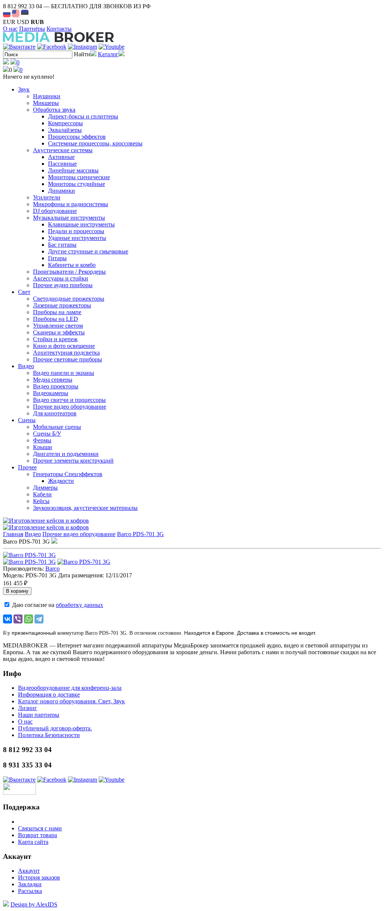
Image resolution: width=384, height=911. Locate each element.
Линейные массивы (73, 170)
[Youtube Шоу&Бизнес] (111, 46)
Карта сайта (33, 842)
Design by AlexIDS (33, 904)
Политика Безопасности (49, 735)
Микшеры (46, 103)
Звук (24, 89)
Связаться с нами (40, 828)
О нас (10, 28)
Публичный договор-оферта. (55, 728)
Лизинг (27, 708)
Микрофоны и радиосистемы (70, 204)
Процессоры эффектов (77, 136)
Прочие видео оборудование (69, 406)
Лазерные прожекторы (62, 305)
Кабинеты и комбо (72, 265)
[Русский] (6, 13)
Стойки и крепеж (55, 339)
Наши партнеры (38, 715)
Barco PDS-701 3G (140, 534)
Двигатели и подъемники (66, 454)
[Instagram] (82, 46)
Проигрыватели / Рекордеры (69, 271)
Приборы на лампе (57, 312)
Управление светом (58, 325)
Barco (52, 568)
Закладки (30, 884)
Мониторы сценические (79, 177)
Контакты (59, 28)
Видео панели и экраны (63, 373)
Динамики (61, 190)
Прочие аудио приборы (63, 285)
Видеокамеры (50, 393)
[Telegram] (39, 618)
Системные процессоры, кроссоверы (95, 143)
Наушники (46, 96)
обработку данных (79, 605)
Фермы (42, 440)
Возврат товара (37, 835)
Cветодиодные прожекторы (68, 298)
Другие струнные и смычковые (88, 251)
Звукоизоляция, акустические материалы (85, 508)
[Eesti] (24, 13)
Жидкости (61, 481)
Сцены (27, 420)
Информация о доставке (49, 694)
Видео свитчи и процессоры (69, 400)
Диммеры (45, 487)
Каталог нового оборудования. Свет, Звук (71, 701)
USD (23, 22)
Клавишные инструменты (81, 224)
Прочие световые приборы (67, 359)
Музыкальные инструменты (69, 217)
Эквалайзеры (65, 130)
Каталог (108, 54)
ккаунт (29, 871)
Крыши (42, 447)
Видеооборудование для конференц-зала (70, 688)
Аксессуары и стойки (60, 278)
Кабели (42, 494)
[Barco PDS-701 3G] (29, 555)
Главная (13, 534)
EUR (9, 22)
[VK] (19, 46)
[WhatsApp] (28, 618)
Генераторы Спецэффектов (67, 474)
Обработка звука (54, 109)
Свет (24, 292)
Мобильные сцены (57, 427)
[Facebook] (51, 46)
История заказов (39, 877)
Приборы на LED (55, 319)
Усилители (46, 197)
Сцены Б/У (47, 433)
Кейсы (41, 501)
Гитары (57, 258)
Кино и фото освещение (64, 346)
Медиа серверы (52, 379)
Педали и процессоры (76, 231)
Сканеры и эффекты (59, 332)
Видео (26, 366)
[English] (16, 13)
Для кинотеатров (54, 413)
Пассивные (62, 163)
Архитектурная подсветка (66, 352)
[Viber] (18, 618)
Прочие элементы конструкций (73, 460)
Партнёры (32, 28)
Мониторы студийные (76, 184)
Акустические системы (63, 150)
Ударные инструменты (77, 238)
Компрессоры (65, 123)
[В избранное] (54, 541)
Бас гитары (62, 244)
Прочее (27, 467)
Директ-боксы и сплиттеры (83, 116)
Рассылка (30, 891)
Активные (61, 157)
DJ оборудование (55, 211)
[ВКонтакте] (7, 618)
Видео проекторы (55, 386)
